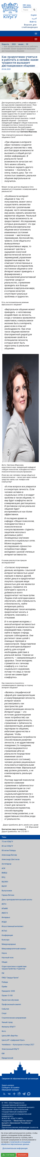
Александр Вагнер (9, 855)
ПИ (3, 973)
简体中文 (33, 22)
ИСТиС (4, 931)
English (34, 15)
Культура (5, 940)
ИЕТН (4, 904)
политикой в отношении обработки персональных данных (15, 1143)
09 (27, 44)
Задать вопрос (8, 1085)
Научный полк (8, 958)
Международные (9, 944)
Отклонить (22, 1155)
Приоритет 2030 (8, 991)
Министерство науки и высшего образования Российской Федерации (17, 1123)
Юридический (7, 1058)
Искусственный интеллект (12, 926)
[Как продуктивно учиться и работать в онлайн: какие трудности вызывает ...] (20, 86)
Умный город (7, 1022)
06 (5, 69)
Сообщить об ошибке (10, 1087)
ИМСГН (5, 913)
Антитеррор (6, 864)
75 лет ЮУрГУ (7, 842)
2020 (14, 44)
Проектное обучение (10, 1000)
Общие (4, 962)
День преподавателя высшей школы (17, 900)
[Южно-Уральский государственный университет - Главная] (10, 10)
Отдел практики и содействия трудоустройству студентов (14, 967)
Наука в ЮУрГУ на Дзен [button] (14, 1094)
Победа (5, 982)
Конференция (7, 935)
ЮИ (3, 1053)
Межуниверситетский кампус (14, 949)
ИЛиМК (5, 908)
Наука (4, 953)
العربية (34, 18)
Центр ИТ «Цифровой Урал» (13, 1040)
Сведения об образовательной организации (20, 1079)
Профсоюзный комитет (11, 1004)
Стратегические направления (14, 1018)
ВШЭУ (4, 886)
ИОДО (4, 922)
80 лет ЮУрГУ (7, 846)
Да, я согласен (8, 1155)
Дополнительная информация (15, 1148)
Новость (5, 44)
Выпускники (7, 891)
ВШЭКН (5, 882)
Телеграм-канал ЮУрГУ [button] (24, 1094)
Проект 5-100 (7, 995)
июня (20, 44)
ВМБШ (4, 873)
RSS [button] (4, 1094)
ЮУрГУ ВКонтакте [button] (9, 1094)
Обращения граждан (10, 1090)
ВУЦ (3, 877)
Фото (4, 1031)
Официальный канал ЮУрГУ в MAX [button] (29, 1094)
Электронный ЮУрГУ (10, 1049)
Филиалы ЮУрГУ (8, 1027)
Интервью (6, 917)
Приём (4, 987)
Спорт (4, 1013)
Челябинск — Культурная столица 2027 (18, 1045)
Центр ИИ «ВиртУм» (10, 1036)
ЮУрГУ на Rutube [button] (19, 1094)
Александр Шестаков (10, 859)
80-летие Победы (9, 850)
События (5, 1009)
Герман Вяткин (8, 895)
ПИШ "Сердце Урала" (10, 978)
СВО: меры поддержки (27, 6)
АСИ (3, 868)
